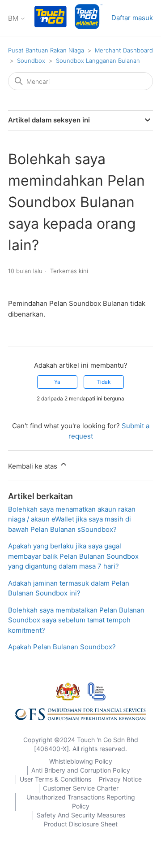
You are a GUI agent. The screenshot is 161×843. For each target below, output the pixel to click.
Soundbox (31, 60)
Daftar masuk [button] (132, 17)
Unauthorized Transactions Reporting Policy (80, 801)
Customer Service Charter (81, 788)
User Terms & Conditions (55, 779)
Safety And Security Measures (81, 815)
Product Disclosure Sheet (81, 824)
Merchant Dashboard (124, 50)
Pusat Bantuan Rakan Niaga (46, 50)
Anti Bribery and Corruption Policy (80, 770)
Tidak (104, 381)
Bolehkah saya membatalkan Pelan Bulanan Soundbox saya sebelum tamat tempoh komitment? (76, 620)
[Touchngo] (50, 18)
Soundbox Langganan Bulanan (98, 60)
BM (14, 18)
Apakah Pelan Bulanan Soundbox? (62, 647)
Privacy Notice (120, 779)
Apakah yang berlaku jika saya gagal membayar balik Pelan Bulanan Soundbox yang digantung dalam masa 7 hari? (73, 556)
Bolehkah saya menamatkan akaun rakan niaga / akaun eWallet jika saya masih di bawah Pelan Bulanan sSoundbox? (72, 519)
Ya (57, 381)
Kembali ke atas (33, 466)
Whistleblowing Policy (80, 761)
